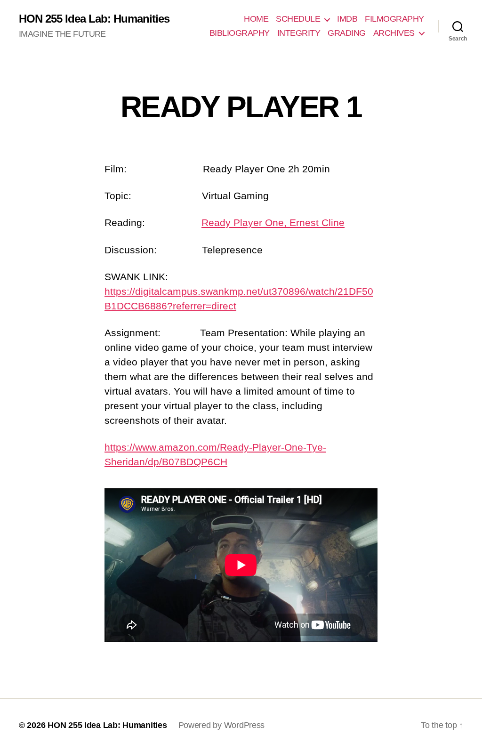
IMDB (347, 19)
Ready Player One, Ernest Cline (273, 222)
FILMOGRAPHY (394, 19)
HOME (256, 19)
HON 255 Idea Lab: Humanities (94, 18)
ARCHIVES (394, 33)
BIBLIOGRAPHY (239, 33)
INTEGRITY (299, 33)
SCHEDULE (298, 19)
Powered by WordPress (221, 725)
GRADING (347, 33)
